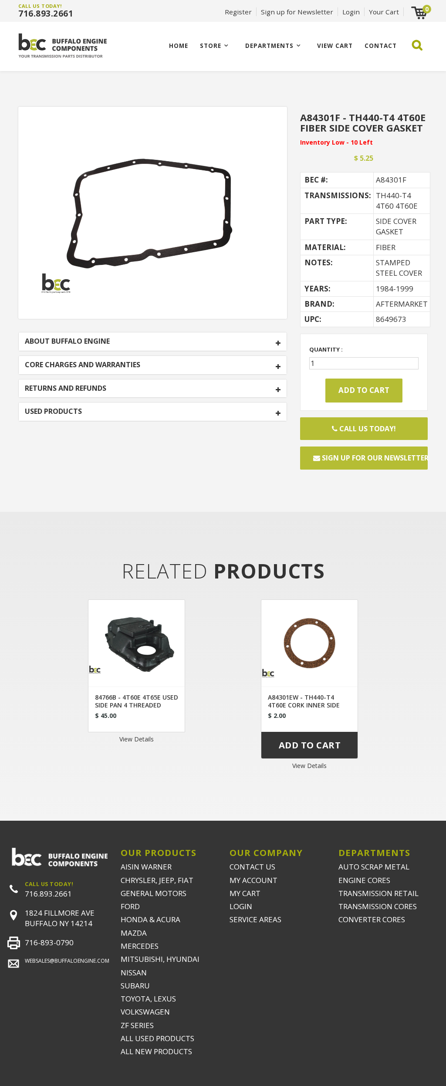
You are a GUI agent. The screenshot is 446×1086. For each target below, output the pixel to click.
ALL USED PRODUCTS (157, 1038)
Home (178, 45)
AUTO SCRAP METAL (373, 867)
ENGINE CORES (364, 880)
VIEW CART (335, 45)
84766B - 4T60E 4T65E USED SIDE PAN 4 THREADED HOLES (136, 705)
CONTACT (381, 45)
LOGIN (241, 906)
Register (238, 11)
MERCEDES (140, 946)
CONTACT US (252, 867)
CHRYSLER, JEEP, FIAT (157, 880)
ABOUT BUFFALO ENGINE (67, 341)
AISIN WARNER (146, 867)
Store (210, 45)
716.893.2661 (45, 13)
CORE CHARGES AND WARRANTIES (82, 365)
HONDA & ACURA (150, 919)
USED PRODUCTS (53, 412)
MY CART (245, 893)
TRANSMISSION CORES (377, 906)
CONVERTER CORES (371, 919)
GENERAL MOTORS (153, 893)
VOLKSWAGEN (145, 1012)
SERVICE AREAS (255, 919)
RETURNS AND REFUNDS (65, 388)
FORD (130, 906)
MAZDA (134, 933)
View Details (136, 739)
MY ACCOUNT (253, 880)
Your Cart (384, 11)
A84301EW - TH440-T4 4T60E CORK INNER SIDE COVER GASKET (304, 705)
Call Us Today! (367, 428)
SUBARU (135, 986)
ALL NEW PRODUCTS (156, 1051)
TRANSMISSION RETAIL (378, 893)
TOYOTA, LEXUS (148, 999)
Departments (269, 45)
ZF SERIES (137, 1025)
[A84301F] (152, 212)
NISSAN (134, 973)
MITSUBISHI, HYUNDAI (160, 959)
